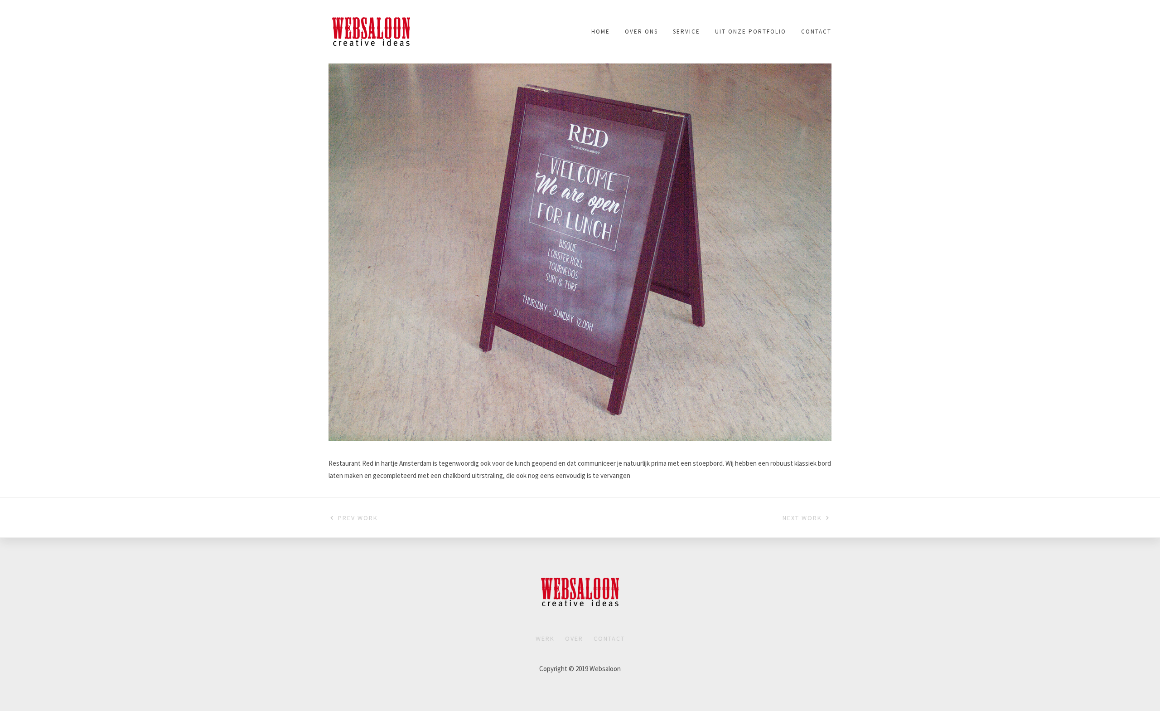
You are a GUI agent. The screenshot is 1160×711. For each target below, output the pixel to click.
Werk (545, 638)
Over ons (641, 31)
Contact (816, 31)
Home (600, 31)
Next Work (802, 518)
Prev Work (358, 518)
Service (686, 31)
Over (574, 638)
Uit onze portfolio (750, 31)
